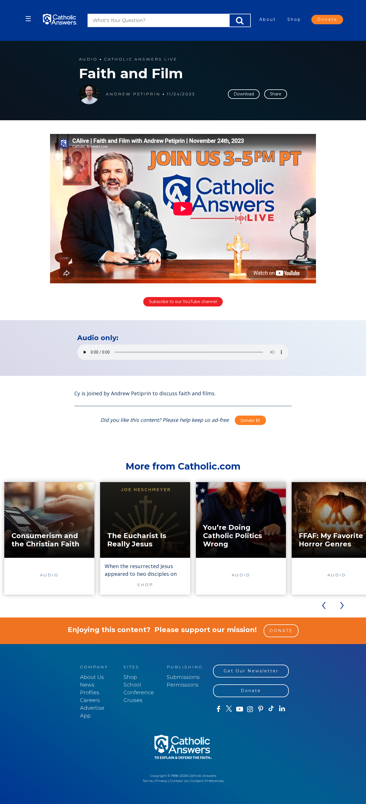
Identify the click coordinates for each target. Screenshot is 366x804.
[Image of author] (89, 94)
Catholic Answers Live (140, 59)
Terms (148, 781)
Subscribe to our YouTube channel (183, 301)
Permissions (182, 685)
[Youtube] (239, 709)
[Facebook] (218, 709)
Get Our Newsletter (251, 670)
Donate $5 (250, 420)
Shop (294, 19)
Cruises (133, 700)
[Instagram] (250, 709)
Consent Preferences (207, 781)
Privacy (161, 781)
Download (244, 94)
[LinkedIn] (282, 708)
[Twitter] (229, 709)
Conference (139, 692)
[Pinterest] (260, 709)
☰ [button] (28, 19)
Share (275, 94)
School (132, 685)
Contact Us (179, 781)
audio (88, 59)
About (267, 19)
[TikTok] (271, 709)
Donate (327, 19)
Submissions (183, 677)
